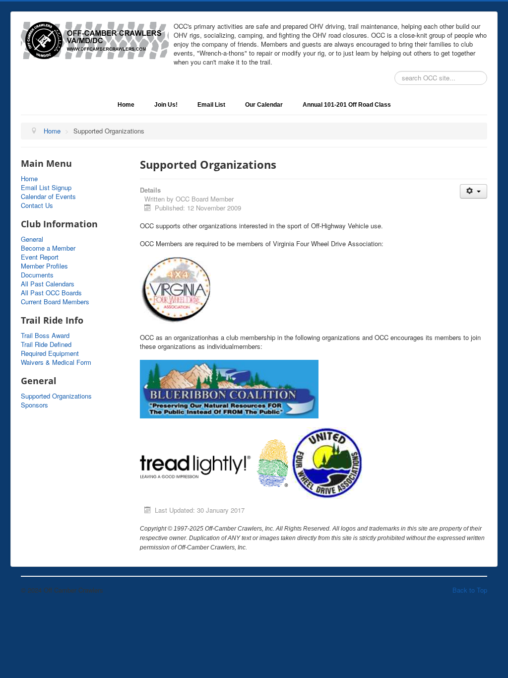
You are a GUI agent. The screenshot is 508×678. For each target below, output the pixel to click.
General (32, 239)
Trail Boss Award (45, 335)
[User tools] (473, 191)
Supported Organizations (56, 396)
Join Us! (166, 104)
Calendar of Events (48, 196)
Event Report (40, 257)
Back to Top (469, 590)
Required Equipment (50, 353)
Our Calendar (264, 104)
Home (126, 104)
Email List (211, 104)
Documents (37, 275)
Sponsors (34, 405)
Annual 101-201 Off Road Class (347, 104)
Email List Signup (46, 187)
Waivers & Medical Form (56, 362)
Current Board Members (55, 301)
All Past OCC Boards (51, 292)
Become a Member (48, 248)
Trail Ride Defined (46, 344)
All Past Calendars (47, 283)
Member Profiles (44, 266)
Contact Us (37, 205)
